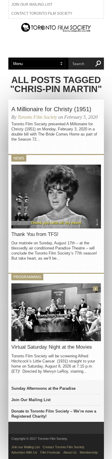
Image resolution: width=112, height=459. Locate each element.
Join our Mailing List (31, 4)
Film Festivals (50, 452)
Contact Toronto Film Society (41, 13)
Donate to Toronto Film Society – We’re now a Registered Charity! (53, 414)
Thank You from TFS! (35, 234)
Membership (89, 452)
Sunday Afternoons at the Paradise (43, 388)
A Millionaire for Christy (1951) (51, 109)
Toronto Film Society (37, 117)
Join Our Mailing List (30, 400)
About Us (70, 452)
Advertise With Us (24, 452)
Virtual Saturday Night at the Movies (51, 347)
